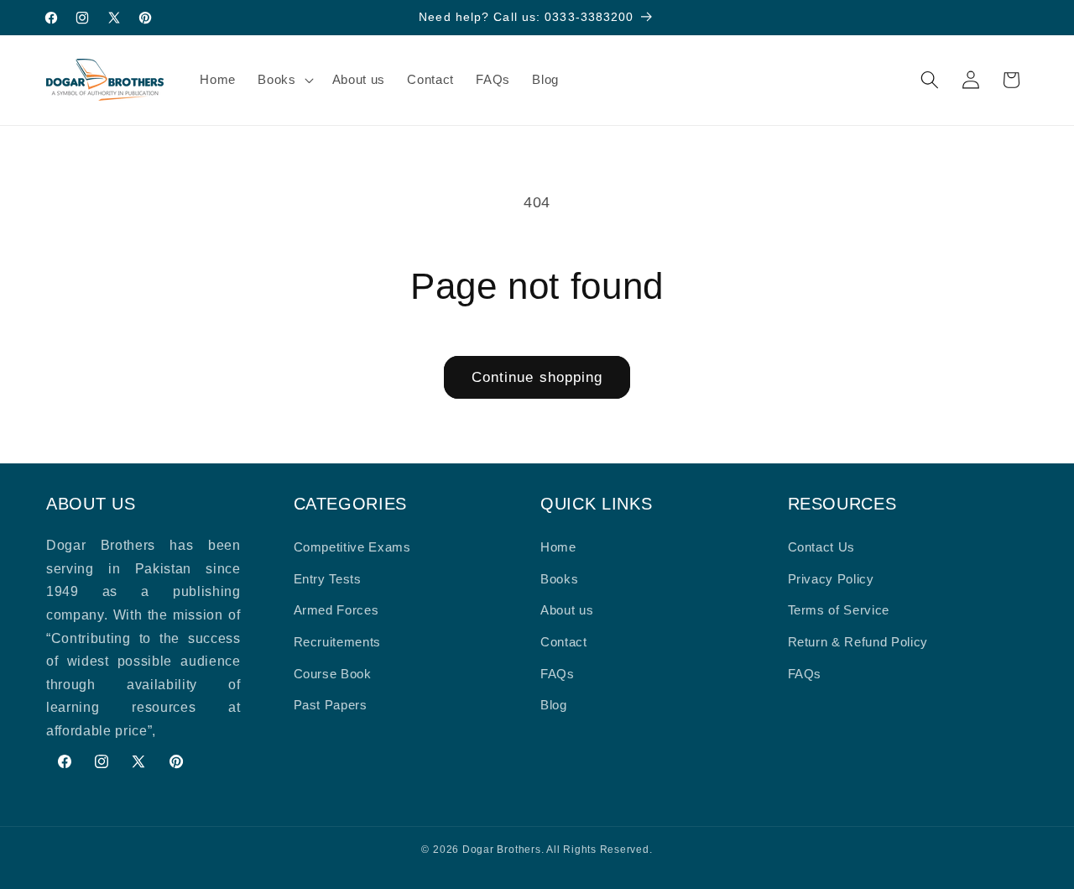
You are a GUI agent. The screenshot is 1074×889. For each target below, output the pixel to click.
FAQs (557, 674)
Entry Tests (328, 579)
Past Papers (331, 705)
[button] (284, 79)
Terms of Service (839, 610)
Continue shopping (537, 376)
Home (558, 547)
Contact (563, 642)
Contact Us (822, 547)
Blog (553, 705)
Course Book (333, 674)
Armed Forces (336, 610)
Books (559, 579)
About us (566, 610)
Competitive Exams (352, 547)
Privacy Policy (831, 579)
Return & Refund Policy (858, 642)
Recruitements (338, 642)
